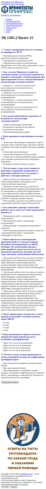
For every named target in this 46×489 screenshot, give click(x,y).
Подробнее (23, 484)
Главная (9, 19)
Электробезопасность (14, 23)
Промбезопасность (13, 21)
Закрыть (14, 487)
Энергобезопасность (14, 26)
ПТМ (8, 32)
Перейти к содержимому (11, 15)
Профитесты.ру (26, 474)
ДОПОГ (9, 30)
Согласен (5, 487)
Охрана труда (11, 28)
